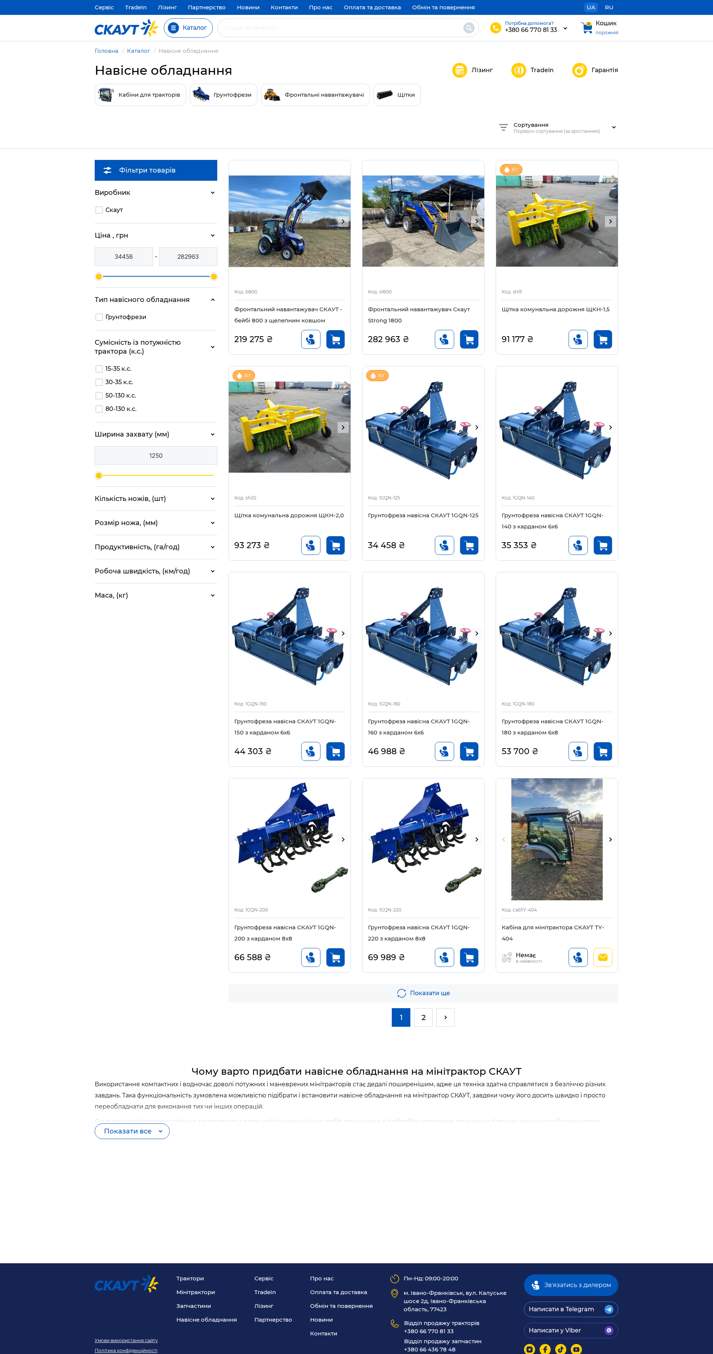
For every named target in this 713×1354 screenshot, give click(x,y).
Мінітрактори (195, 1292)
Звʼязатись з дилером (577, 1285)
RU (609, 7)
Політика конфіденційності (126, 1350)
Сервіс (104, 7)
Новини (248, 7)
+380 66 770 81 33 (531, 29)
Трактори (190, 1278)
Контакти (284, 7)
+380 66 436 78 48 (443, 1345)
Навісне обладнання (206, 1319)
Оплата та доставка (372, 7)
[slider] (98, 276)
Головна (106, 50)
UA (591, 7)
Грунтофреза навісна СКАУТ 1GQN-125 (423, 515)
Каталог (138, 50)
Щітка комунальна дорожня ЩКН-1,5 (556, 309)
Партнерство (207, 7)
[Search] (469, 28)
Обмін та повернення (443, 7)
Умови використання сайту (126, 1340)
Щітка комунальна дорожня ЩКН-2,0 (289, 515)
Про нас (321, 7)
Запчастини (193, 1305)
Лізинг (167, 7)
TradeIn (136, 7)
